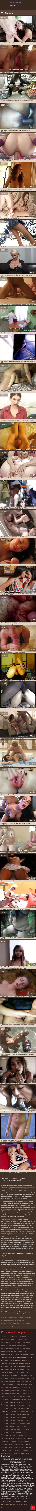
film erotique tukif (21, 1453)
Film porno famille (21, 1479)
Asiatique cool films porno (18, 1271)
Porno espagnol (14, 1467)
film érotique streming (10, 1450)
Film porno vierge (13, 1490)
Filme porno (5, 1464)
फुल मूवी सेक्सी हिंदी (6, 1498)
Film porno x (17, 1491)
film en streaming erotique (20, 1357)
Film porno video (18, 1474)
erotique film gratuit (20, 1339)
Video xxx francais (12, 1485)
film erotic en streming (10, 1360)
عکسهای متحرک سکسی (20, 1498)
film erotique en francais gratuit (15, 1378)
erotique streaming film (11, 1348)
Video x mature (17, 1494)
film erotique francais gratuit (19, 1396)
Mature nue (24, 1480)
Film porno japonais (12, 1480)
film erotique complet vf (21, 1375)
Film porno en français (15, 1487)
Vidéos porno (25, 1485)
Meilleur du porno (28, 1201)
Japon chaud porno (16, 1295)
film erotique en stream (17, 1384)
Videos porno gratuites (9, 1466)
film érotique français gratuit (14, 1399)
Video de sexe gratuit (18, 1483)
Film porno (10, 1493)
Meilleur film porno (7, 1479)
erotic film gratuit (9, 1336)
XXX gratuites (22, 1496)
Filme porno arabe (7, 1471)
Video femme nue (21, 1471)
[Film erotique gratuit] (32, 1508)
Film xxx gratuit (26, 1477)
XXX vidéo (12, 1496)
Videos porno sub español (12, 1501)
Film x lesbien (23, 1466)
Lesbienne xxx (27, 1472)
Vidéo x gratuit (26, 1467)
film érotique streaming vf (20, 1447)
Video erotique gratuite (17, 1475)
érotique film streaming (11, 1342)
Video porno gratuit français (20, 1464)
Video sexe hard (7, 1491)
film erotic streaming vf (19, 1363)
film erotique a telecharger (13, 1366)
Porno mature (19, 1493)
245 (26, 1173)
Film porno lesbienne (19, 1482)
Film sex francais (16, 1472)
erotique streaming (17, 1345)
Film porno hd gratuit (8, 1469)
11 (21, 1173)
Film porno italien (15, 1488)
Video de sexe (6, 1474)
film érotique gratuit (19, 1411)
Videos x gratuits (26, 1490)
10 (19, 1173)
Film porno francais (23, 1469)
